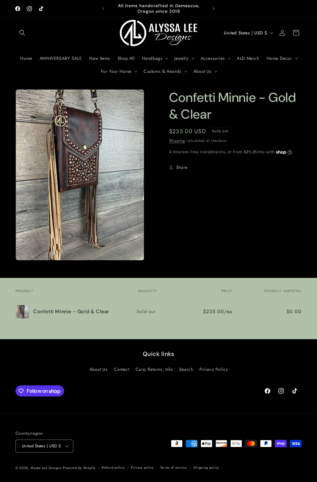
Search (186, 369)
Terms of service (173, 467)
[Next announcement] (213, 9)
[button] (22, 33)
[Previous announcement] (103, 9)
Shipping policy (206, 467)
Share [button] (182, 167)
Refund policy (113, 467)
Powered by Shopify (79, 467)
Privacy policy (142, 467)
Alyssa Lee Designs (46, 467)
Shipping (177, 140)
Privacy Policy (213, 369)
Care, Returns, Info (154, 369)
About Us (98, 369)
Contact (121, 369)
